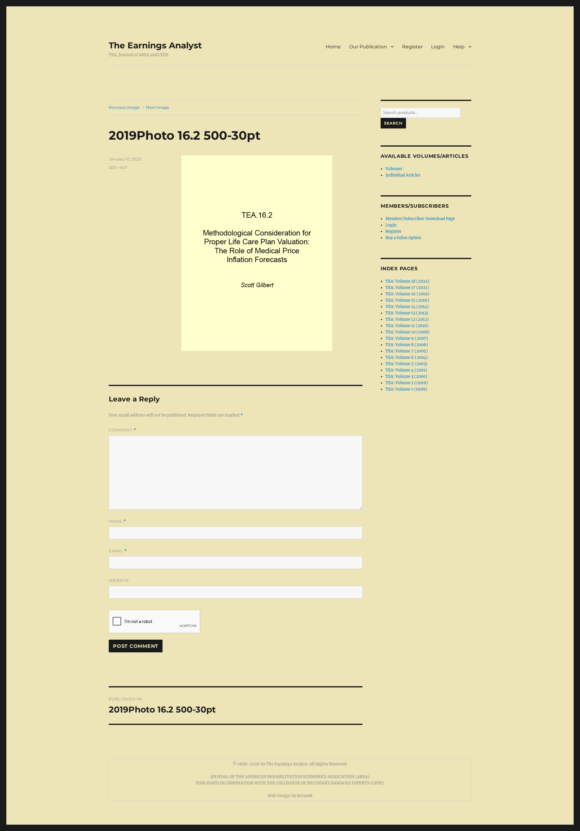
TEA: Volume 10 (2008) (407, 332)
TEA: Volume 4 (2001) (406, 370)
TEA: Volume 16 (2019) (407, 294)
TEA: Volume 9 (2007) (406, 338)
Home (333, 47)
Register (412, 47)
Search (393, 123)
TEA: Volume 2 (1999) (406, 382)
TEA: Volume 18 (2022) (407, 281)
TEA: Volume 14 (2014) (407, 306)
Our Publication (368, 47)
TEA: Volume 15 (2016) (407, 300)
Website (119, 580)
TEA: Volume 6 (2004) (406, 357)
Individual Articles (402, 175)
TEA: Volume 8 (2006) (406, 344)
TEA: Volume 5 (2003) (406, 363)
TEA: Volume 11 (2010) (406, 325)
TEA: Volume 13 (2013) (406, 313)
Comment (122, 430)
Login (438, 47)
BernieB (304, 795)
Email (118, 550)
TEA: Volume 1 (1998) (406, 389)
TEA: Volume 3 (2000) (406, 376)
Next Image (157, 107)
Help (459, 47)
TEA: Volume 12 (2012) (407, 319)
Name (117, 521)
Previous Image (124, 107)
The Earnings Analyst (155, 45)
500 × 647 (118, 167)
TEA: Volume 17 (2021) (407, 287)
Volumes (393, 168)
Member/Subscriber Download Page (420, 218)
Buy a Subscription (403, 237)
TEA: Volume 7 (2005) (406, 351)
